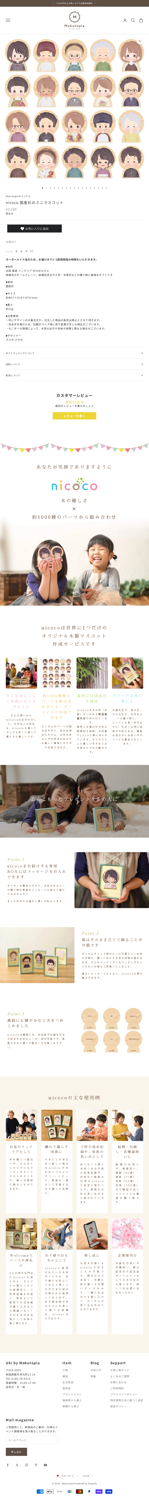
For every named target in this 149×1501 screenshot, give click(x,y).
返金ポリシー (118, 1406)
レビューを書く (74, 416)
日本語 (86, 1475)
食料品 (67, 1388)
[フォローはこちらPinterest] (36, 1465)
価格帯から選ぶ (72, 1400)
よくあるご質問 (120, 1376)
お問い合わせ (118, 1382)
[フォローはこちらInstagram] (26, 1465)
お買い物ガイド (120, 1370)
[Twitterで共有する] (21, 251)
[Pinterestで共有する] (26, 251)
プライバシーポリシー (124, 1394)
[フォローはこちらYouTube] (45, 1465)
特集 (93, 1376)
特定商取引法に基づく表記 (126, 1400)
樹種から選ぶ (71, 1406)
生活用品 (68, 1382)
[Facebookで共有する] (16, 251)
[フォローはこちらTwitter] (17, 1465)
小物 (65, 1370)
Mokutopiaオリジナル (18, 196)
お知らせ (95, 1370)
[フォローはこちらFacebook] (7, 1465)
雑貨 (65, 1376)
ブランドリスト (72, 1394)
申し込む (16, 1452)
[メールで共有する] (31, 251)
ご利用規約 (117, 1388)
